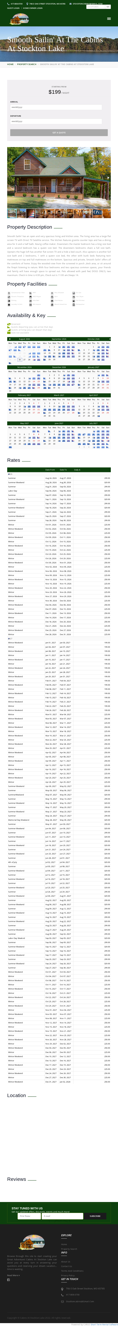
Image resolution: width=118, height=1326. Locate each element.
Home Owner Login (32, 8)
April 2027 (93, 395)
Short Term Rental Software (104, 1324)
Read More (13, 1275)
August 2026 (24, 339)
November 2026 (24, 367)
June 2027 (59, 423)
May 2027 (24, 423)
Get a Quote (59, 132)
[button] (108, 177)
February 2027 (24, 395)
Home (10, 64)
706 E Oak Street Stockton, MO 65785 (47, 3)
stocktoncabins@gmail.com (87, 3)
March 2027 (59, 395)
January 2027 (93, 367)
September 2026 (59, 339)
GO (108, 6)
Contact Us (66, 1266)
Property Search (26, 64)
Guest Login (13, 8)
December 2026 (59, 367)
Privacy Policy (68, 1275)
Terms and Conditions (72, 1270)
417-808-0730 (16, 3)
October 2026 (93, 339)
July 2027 (93, 423)
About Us (65, 1261)
